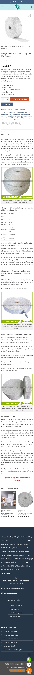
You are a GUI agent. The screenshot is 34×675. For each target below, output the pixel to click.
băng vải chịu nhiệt (18, 118)
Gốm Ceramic (10, 109)
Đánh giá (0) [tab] (5, 134)
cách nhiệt (15, 435)
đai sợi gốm (17, 119)
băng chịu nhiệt (8, 112)
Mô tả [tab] (3, 131)
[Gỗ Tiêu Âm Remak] (17, 7)
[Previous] (1, 506)
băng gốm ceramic (20, 114)
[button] (2, 7)
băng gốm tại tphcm (23, 116)
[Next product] (3, 62)
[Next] (32, 506)
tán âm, (27, 435)
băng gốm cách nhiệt (9, 114)
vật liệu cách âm (6, 435)
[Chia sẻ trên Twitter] (9, 123)
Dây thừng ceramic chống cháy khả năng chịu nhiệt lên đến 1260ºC (25, 513)
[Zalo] (29, 664)
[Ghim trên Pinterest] (16, 123)
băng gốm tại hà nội (13, 116)
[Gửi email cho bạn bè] (12, 123)
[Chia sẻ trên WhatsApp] (3, 123)
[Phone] (29, 659)
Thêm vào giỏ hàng (20, 99)
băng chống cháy (16, 112)
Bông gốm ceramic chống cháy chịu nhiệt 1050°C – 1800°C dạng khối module (8, 513)
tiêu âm (22, 435)
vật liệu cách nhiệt (13, 355)
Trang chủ (5, 47)
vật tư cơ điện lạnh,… (10, 437)
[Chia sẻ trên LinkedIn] (19, 123)
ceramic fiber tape (9, 119)
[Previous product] (6, 62)
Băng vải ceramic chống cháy (10, 69)
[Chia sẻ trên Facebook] (6, 123)
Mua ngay (7, 104)
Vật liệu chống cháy (18, 47)
